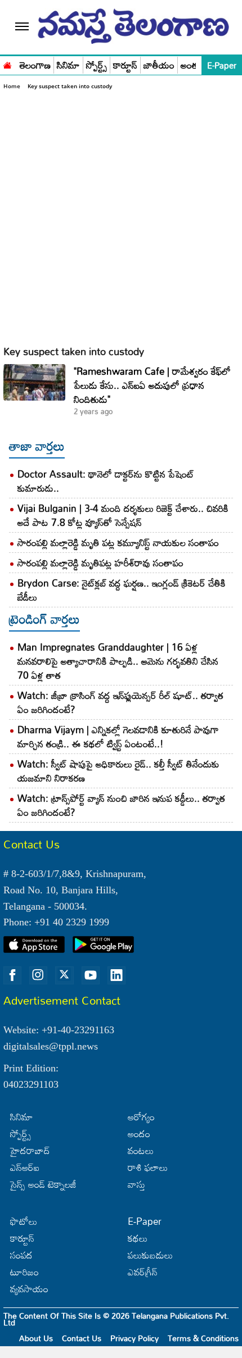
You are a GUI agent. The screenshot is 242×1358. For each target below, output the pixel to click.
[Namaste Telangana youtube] (90, 975)
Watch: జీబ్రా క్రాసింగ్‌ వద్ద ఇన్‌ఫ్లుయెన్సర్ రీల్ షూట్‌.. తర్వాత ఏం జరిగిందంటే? (120, 702)
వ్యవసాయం (29, 1288)
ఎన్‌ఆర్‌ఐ (24, 1167)
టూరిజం (24, 1271)
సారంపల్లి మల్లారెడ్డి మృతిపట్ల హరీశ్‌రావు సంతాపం (100, 562)
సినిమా (68, 65)
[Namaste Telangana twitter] (64, 975)
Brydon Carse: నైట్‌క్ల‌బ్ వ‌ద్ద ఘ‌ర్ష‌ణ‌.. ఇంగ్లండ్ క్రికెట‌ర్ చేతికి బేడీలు (121, 590)
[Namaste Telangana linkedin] (116, 975)
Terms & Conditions (203, 1338)
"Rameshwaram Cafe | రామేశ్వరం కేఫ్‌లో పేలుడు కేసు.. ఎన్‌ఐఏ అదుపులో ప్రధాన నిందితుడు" (152, 385)
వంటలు (141, 1150)
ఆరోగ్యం (141, 1116)
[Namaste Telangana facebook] (12, 975)
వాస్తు (136, 1184)
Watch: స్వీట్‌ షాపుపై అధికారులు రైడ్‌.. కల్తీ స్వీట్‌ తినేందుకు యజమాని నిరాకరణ (118, 771)
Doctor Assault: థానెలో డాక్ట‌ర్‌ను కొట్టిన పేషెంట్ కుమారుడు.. (105, 481)
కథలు (137, 1238)
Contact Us (81, 1338)
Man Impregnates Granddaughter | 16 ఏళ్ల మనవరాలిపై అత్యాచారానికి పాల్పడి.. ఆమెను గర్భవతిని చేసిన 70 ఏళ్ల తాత (117, 661)
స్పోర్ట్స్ (96, 65)
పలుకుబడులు (150, 1255)
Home (11, 86)
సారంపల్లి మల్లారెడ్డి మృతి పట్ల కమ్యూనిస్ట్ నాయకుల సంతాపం (118, 542)
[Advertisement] (121, 217)
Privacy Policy (134, 1338)
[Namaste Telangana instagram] (38, 975)
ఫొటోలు (23, 1221)
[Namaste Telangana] (7, 64)
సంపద (21, 1255)
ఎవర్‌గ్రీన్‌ (143, 1271)
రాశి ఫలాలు (148, 1167)
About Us (36, 1338)
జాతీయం (159, 65)
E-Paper (221, 65)
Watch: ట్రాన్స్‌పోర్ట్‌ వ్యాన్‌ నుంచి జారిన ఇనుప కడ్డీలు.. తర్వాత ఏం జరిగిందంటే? (121, 805)
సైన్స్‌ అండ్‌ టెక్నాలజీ (43, 1184)
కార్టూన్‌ (22, 1238)
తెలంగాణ (35, 65)
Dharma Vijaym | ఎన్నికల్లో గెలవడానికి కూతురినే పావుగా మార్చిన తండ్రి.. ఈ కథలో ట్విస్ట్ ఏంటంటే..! (118, 736)
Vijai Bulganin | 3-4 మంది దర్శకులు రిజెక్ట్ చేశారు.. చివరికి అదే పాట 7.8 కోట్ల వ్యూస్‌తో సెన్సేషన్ (122, 515)
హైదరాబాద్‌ (30, 1150)
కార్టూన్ (125, 65)
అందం (139, 1133)
